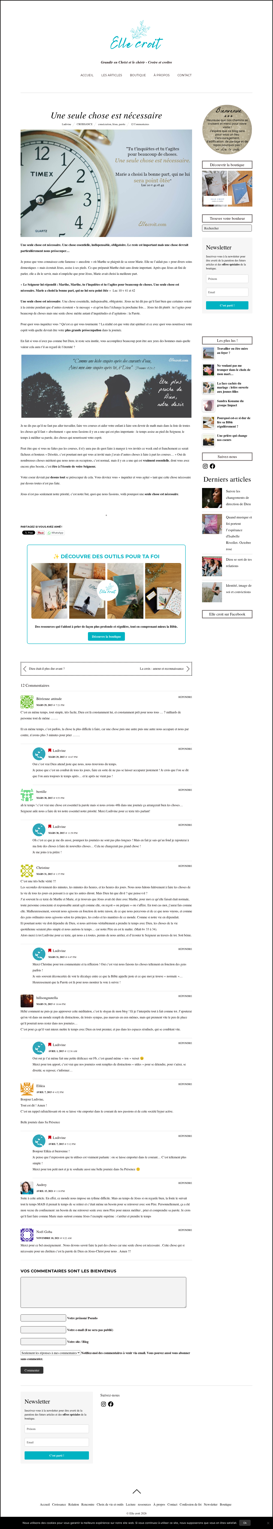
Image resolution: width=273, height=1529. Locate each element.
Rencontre (87, 1504)
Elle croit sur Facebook (227, 613)
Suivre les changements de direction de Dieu (238, 497)
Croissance (85, 124)
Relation (73, 1504)
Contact (184, 75)
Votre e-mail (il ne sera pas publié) (90, 1329)
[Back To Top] (137, 1491)
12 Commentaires (140, 124)
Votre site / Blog (78, 1341)
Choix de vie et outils (110, 1504)
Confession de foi (190, 1504)
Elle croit (135, 1513)
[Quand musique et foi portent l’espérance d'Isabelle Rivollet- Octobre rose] (212, 525)
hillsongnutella (47, 997)
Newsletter (210, 1504)
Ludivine (66, 124)
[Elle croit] (136, 51)
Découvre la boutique (106, 636)
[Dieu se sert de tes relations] (212, 567)
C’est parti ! (227, 305)
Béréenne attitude (49, 698)
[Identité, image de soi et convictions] (212, 593)
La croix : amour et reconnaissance (162, 668)
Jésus (115, 124)
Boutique (138, 75)
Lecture (131, 1504)
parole (122, 124)
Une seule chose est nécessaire (106, 115)
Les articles (111, 75)
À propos (162, 75)
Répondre (185, 697)
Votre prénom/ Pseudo (82, 1318)
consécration (104, 124)
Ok (245, 1522)
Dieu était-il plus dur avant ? (46, 668)
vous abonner (181, 1352)
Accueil (87, 75)
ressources (144, 1504)
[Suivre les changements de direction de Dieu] (212, 499)
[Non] (268, 1523)
